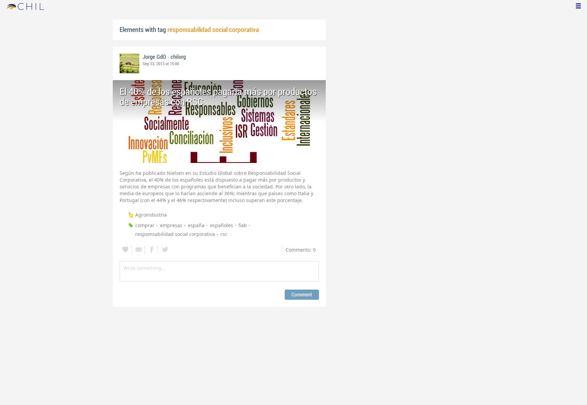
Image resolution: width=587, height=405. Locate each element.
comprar (145, 225)
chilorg (178, 57)
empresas (171, 225)
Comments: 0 (301, 249)
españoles (221, 225)
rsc (223, 234)
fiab (242, 225)
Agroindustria (151, 214)
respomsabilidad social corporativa (175, 234)
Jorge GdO (154, 57)
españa (196, 225)
